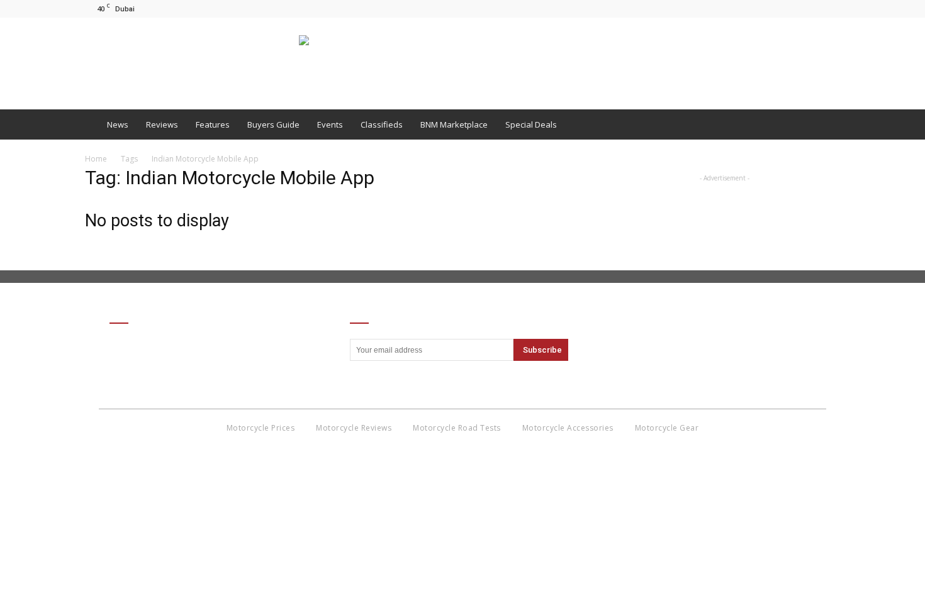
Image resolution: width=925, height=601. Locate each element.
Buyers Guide (273, 124)
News (117, 124)
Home (96, 158)
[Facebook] (789, 8)
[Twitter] (830, 8)
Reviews (162, 124)
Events (330, 124)
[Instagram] (809, 8)
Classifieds (382, 124)
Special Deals (531, 124)
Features (213, 124)
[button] (825, 124)
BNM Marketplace (454, 124)
